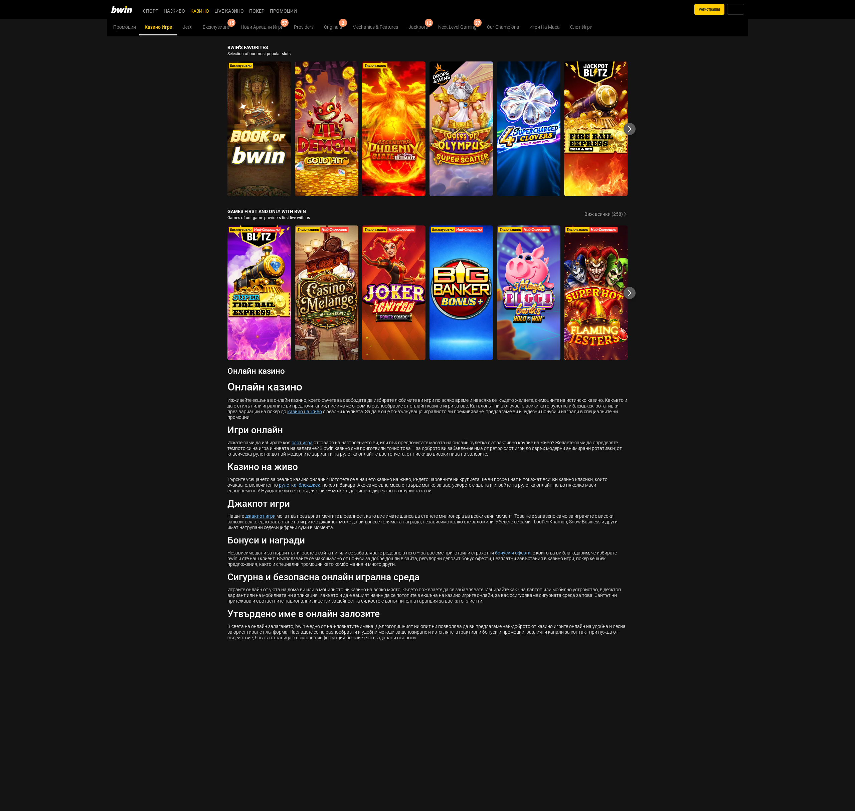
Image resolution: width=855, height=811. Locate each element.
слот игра (302, 442)
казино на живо (304, 411)
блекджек (309, 485)
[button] (630, 129)
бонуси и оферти (513, 552)
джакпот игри (260, 516)
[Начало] (125, 9)
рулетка (288, 485)
